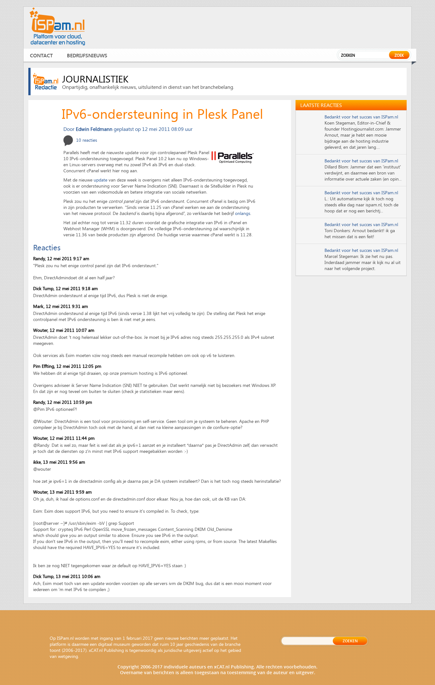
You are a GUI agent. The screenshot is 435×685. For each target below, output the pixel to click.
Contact (41, 55)
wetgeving (68, 656)
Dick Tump (43, 288)
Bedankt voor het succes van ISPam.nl (361, 117)
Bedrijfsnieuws (87, 55)
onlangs (242, 213)
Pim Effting (43, 366)
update (100, 180)
